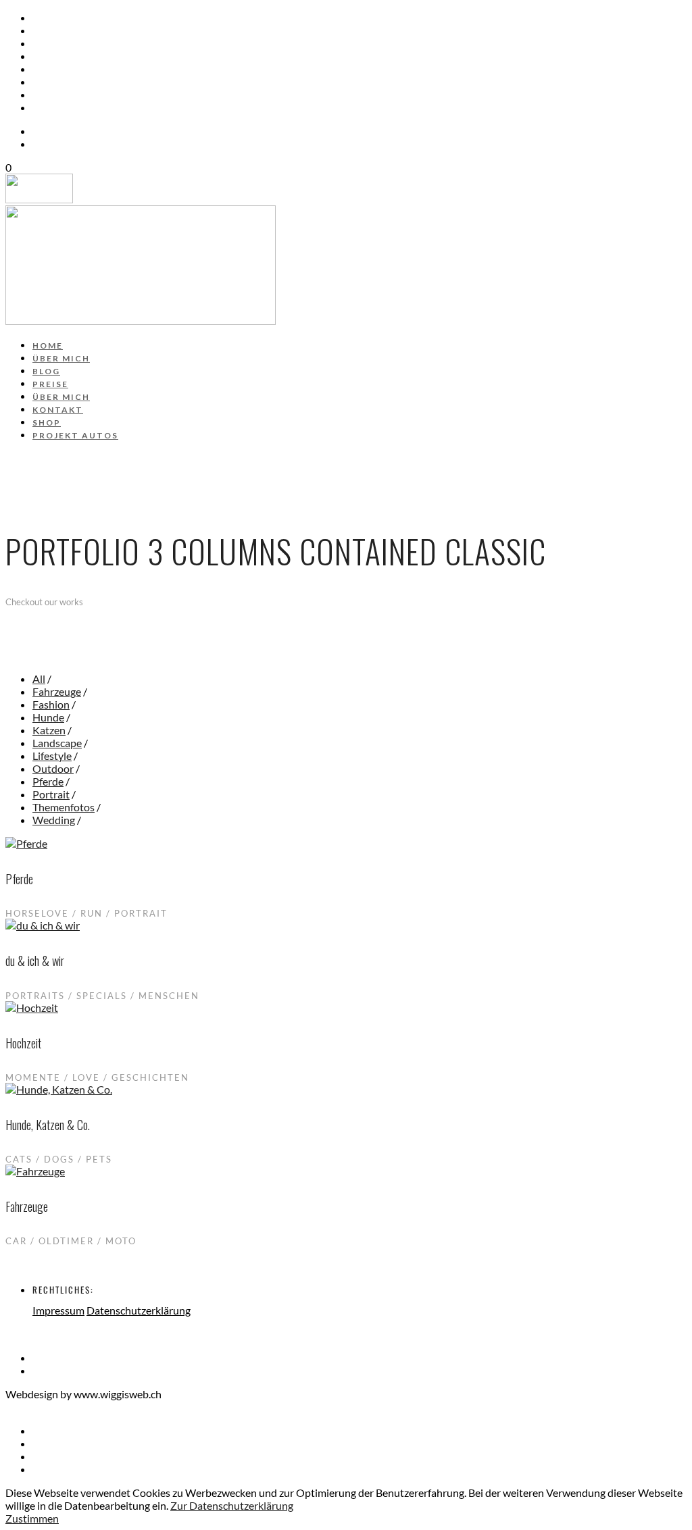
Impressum (58, 1310)
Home (48, 18)
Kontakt (58, 82)
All (38, 678)
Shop (46, 95)
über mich (62, 31)
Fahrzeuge (56, 691)
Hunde (48, 717)
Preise (51, 56)
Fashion (51, 704)
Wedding (53, 819)
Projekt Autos (75, 108)
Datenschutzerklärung (138, 1310)
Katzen (49, 729)
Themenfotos (63, 806)
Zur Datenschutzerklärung (231, 1505)
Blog (46, 44)
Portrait (51, 794)
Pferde (48, 781)
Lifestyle (52, 755)
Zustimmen (32, 1518)
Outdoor (53, 768)
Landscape (57, 742)
